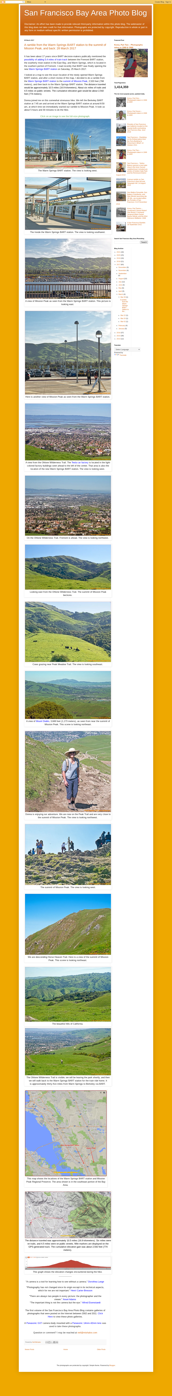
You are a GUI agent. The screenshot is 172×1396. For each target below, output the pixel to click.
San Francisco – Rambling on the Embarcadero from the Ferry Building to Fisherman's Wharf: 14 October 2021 (137, 141)
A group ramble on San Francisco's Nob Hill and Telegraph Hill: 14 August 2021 (136, 182)
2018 (119, 261)
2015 (119, 336)
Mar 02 (123, 321)
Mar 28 (123, 297)
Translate (123, 355)
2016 (119, 333)
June (121, 285)
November (123, 270)
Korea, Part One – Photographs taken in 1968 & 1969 (137, 100)
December (123, 267)
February (122, 326)
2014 (119, 339)
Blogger (112, 1365)
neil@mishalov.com (87, 1332)
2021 (119, 252)
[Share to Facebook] (54, 1342)
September (123, 273)
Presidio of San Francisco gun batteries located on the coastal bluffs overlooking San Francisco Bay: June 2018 (137, 128)
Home (65, 1349)
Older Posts (101, 1349)
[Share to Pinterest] (57, 1342)
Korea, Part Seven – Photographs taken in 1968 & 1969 (137, 113)
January (122, 329)
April (120, 291)
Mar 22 (123, 315)
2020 (119, 255)
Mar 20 (123, 318)
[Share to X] (52, 1342)
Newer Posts (29, 1349)
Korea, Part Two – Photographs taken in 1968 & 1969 (137, 152)
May (120, 288)
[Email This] (46, 1342)
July (120, 282)
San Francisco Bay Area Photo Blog (85, 12)
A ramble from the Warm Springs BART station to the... (124, 305)
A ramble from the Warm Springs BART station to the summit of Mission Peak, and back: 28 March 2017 (65, 46)
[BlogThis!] (49, 1342)
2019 (119, 258)
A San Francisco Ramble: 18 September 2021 (136, 224)
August (121, 279)
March (121, 294)
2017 (119, 264)
